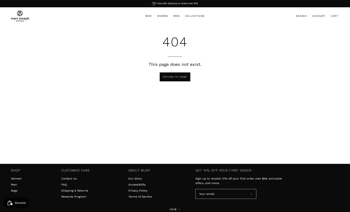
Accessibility (137, 184)
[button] (301, 15)
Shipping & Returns (74, 190)
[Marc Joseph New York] (20, 16)
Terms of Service (140, 196)
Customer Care (75, 170)
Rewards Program (73, 196)
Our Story (135, 178)
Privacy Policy (137, 190)
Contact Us (69, 178)
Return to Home (175, 76)
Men (14, 184)
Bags (14, 190)
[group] (175, 3)
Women (16, 178)
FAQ (64, 184)
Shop (15, 170)
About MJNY (139, 170)
